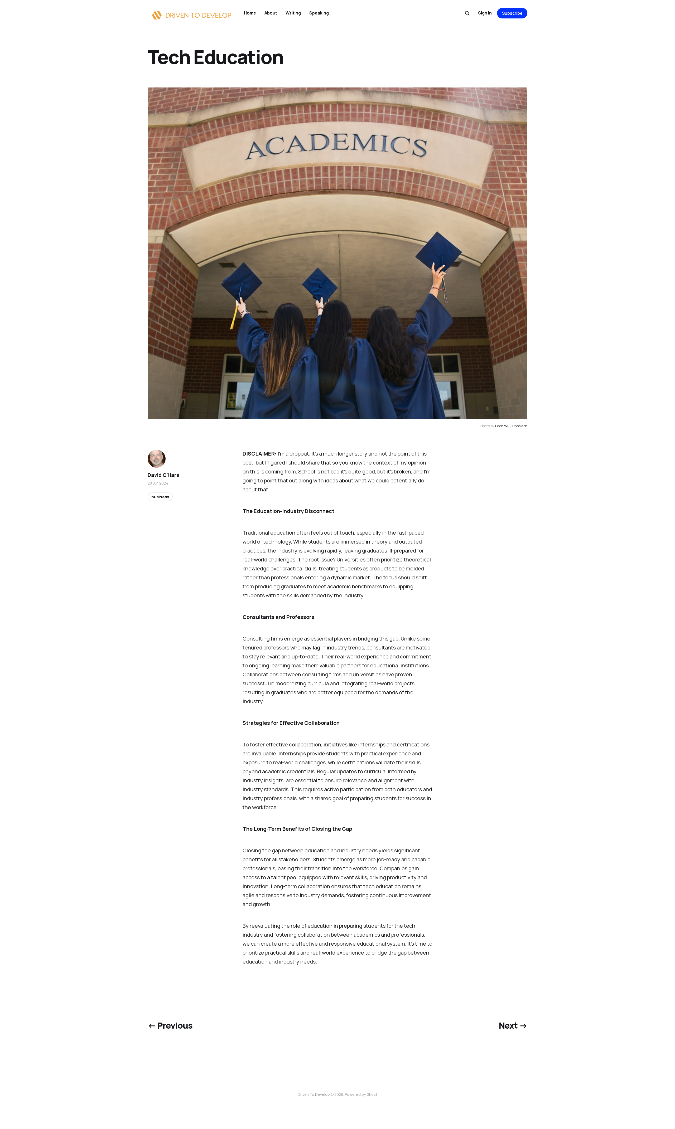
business (160, 497)
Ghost (372, 1094)
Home (250, 13)
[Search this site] (467, 13)
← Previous (170, 1025)
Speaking (319, 13)
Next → (513, 1025)
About (270, 13)
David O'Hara (164, 475)
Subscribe (512, 13)
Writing (293, 13)
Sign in (485, 13)
